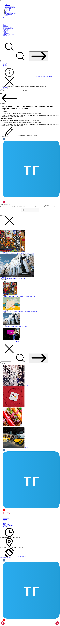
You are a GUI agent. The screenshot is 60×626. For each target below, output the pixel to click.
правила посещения (4, 624)
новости (4, 516)
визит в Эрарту (8, 12)
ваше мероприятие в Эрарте (10, 13)
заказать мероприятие (7, 526)
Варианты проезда (4, 87)
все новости (2, 343)
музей (4, 2)
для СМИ (5, 519)
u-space (6, 11)
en (0, 61)
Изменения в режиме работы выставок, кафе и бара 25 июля (15, 326)
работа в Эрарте (6, 518)
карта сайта (10, 624)
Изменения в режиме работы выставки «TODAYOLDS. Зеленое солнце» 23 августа (20, 296)
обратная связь (6, 522)
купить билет (3, 91)
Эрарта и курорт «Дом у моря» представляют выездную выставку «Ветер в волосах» (20, 311)
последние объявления (5, 228)
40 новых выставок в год (10, 7)
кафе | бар (5, 18)
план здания (8, 557)
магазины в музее (8, 14)
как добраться (3, 557)
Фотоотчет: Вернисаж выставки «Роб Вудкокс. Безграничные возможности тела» (19, 341)
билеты (6, 15)
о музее (6, 4)
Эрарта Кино (7, 10)
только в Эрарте (8, 9)
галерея (4, 19)
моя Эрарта (5, 65)
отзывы (4, 523)
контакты (7, 16)
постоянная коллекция (9, 6)
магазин (4, 20)
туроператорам (6, 524)
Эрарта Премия (8, 8)
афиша (4, 17)
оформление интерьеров (8, 525)
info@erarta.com (3, 89)
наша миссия (7, 5)
